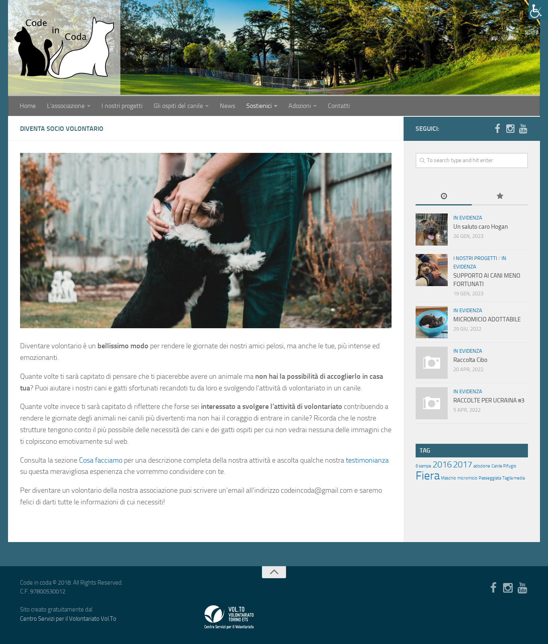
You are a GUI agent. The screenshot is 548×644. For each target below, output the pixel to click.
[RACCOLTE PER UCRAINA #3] (432, 403)
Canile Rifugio (503, 466)
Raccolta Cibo (470, 360)
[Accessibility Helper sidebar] (538, 9)
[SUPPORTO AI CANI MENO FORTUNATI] (432, 270)
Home (28, 106)
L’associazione (66, 106)
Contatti (339, 106)
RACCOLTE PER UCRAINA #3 (488, 400)
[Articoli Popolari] (500, 196)
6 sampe (423, 466)
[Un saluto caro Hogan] (432, 229)
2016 (442, 464)
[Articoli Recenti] (444, 196)
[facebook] (497, 128)
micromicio (467, 478)
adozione (481, 466)
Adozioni (299, 106)
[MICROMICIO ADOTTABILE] (432, 322)
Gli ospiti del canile (178, 106)
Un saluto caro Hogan (480, 226)
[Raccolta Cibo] (432, 363)
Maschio (448, 478)
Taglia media (513, 478)
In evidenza (467, 218)
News (227, 106)
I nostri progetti (121, 106)
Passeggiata (490, 478)
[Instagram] (510, 128)
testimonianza (367, 460)
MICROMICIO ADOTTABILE (487, 319)
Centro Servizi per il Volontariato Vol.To (68, 618)
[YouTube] (523, 128)
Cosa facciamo (100, 460)
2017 (462, 464)
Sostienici (259, 106)
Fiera (428, 476)
